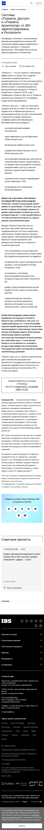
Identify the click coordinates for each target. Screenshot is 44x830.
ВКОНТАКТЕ (21, 386)
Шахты (4, 739)
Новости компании (18, 9)
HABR (18, 389)
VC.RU (25, 389)
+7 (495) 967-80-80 (25, 3)
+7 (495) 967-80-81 (13, 708)
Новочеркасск (6, 731)
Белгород (31, 723)
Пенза (25, 731)
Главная (4, 9)
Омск (18, 731)
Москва (4, 723)
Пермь (33, 731)
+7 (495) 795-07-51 (31, 706)
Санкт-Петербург (17, 723)
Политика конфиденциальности (25, 770)
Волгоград (5, 727)
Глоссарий (5, 764)
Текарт (24, 801)
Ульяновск (25, 735)
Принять (22, 826)
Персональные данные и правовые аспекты (18, 750)
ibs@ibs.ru (10, 712)
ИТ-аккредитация (8, 746)
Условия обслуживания (10, 772)
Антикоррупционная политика (13, 760)
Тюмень (15, 735)
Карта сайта (6, 776)
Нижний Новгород (30, 727)
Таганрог (4, 735)
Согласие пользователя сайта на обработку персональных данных (19, 755)
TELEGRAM (33, 386)
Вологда (16, 727)
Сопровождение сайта (10, 801)
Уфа (34, 735)
